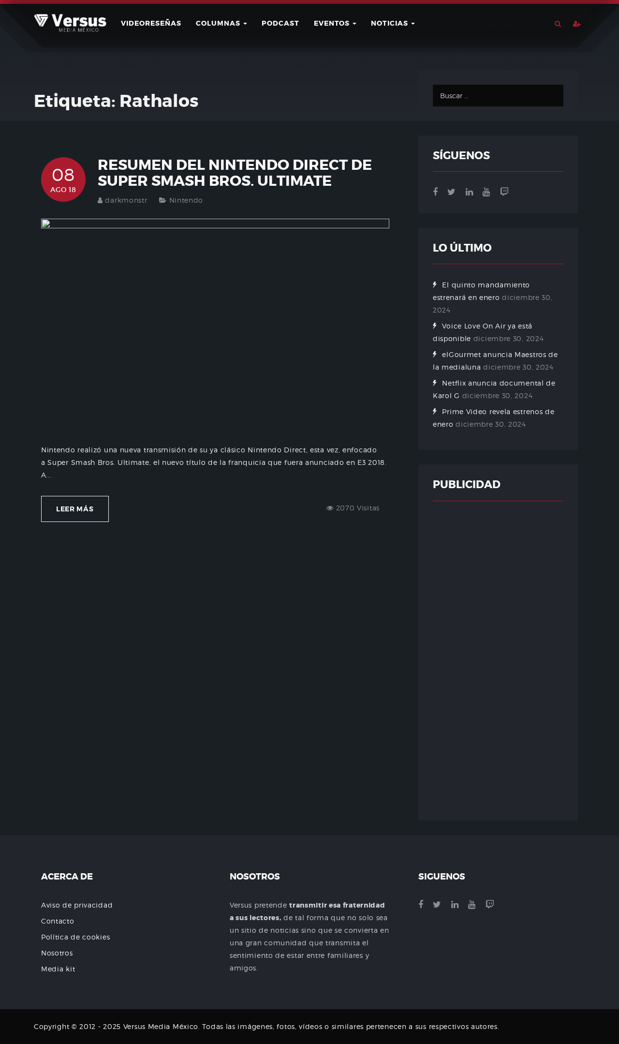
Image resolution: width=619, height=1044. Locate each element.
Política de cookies (75, 937)
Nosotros (57, 953)
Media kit (58, 969)
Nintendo (186, 200)
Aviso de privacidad (77, 905)
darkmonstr (126, 200)
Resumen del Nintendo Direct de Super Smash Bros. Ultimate (235, 173)
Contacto (57, 921)
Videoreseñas (151, 23)
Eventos (333, 23)
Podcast (280, 23)
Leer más (75, 509)
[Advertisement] (498, 661)
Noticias (390, 23)
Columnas (219, 23)
